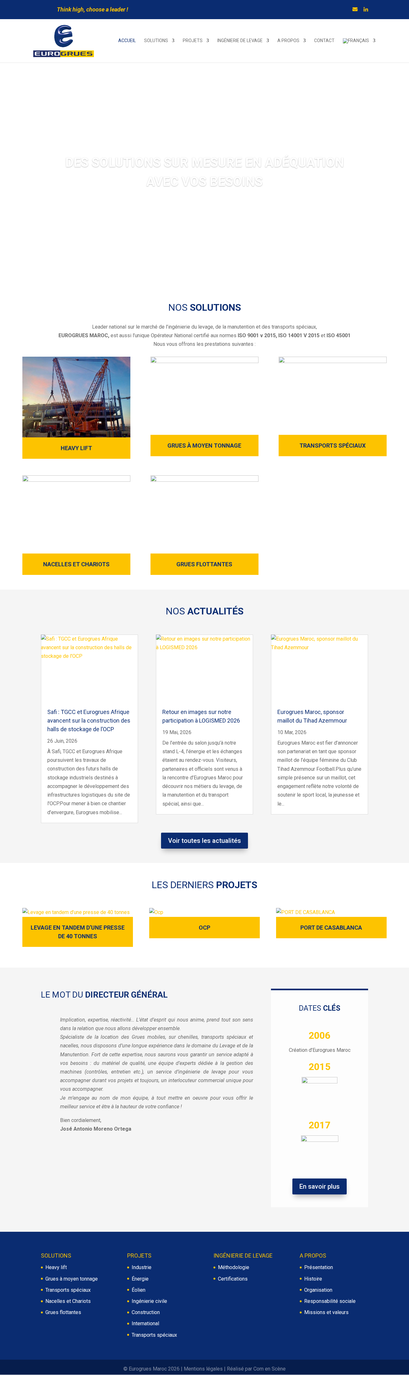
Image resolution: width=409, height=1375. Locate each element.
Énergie (140, 1279)
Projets (193, 40)
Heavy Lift (76, 448)
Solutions (156, 40)
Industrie (141, 1267)
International (145, 1323)
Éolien (138, 1290)
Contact (324, 40)
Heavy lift (56, 1267)
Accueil (127, 40)
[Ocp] (204, 912)
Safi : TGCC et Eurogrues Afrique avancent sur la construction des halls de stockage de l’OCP (88, 720)
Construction (146, 1312)
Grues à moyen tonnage (204, 445)
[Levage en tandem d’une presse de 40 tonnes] (77, 912)
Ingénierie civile (149, 1301)
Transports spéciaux (332, 445)
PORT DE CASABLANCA (331, 927)
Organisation (318, 1290)
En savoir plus (319, 1186)
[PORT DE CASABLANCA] (331, 912)
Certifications (233, 1279)
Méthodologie (233, 1267)
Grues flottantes (204, 564)
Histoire (313, 1279)
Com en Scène (269, 1369)
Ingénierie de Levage (240, 40)
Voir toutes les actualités (204, 840)
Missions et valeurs (326, 1312)
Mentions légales (203, 1369)
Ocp (204, 927)
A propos (288, 40)
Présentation (318, 1267)
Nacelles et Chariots (76, 564)
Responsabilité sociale (330, 1301)
